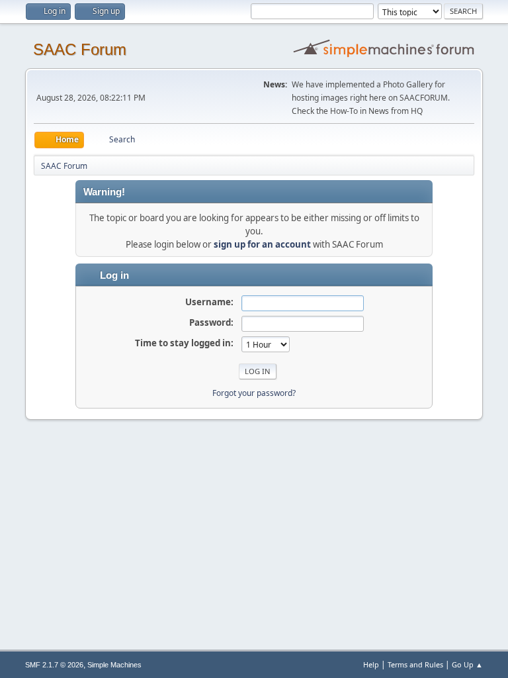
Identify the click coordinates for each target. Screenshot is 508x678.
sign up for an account (262, 244)
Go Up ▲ (467, 664)
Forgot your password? (254, 393)
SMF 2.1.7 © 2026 (54, 665)
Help (371, 664)
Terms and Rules (415, 664)
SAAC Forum (79, 49)
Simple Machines (114, 665)
